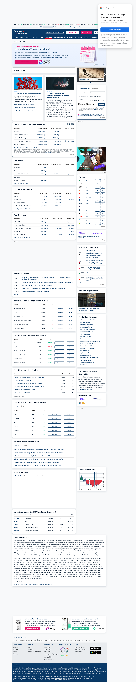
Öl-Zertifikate (84, 350)
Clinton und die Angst (93, 273)
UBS (87, 217)
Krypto (86, 37)
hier (101, 108)
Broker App (78, 652)
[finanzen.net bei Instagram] (61, 648)
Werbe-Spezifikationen (35, 652)
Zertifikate (48, 37)
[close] (128, 8)
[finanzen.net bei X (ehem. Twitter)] (61, 651)
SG (86, 213)
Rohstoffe (78, 37)
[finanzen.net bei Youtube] (67, 648)
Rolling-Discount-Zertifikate (89, 358)
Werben (30, 649)
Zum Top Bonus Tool (20, 183)
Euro (82, 24)
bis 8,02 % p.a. (42, 131)
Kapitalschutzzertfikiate (87, 343)
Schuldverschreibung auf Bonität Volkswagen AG (29, 386)
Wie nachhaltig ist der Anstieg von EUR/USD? (36, 291)
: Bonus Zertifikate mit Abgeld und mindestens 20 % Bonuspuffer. (37, 462)
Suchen (101, 104)
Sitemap (15, 654)
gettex (87, 184)
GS (86, 187)
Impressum (47, 647)
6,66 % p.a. (71, 228)
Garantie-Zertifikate (86, 332)
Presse (15, 652)
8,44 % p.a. (44, 199)
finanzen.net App (80, 647)
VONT (87, 220)
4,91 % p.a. (44, 231)
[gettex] (80, 184)
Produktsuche (82, 93)
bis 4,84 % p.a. (69, 141)
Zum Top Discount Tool (21, 237)
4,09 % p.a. (71, 199)
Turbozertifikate (85, 360)
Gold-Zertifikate (85, 334)
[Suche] (63, 32)
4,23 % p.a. (44, 174)
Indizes (28, 37)
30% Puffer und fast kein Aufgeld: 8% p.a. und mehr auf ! (34, 456)
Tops (16, 406)
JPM (87, 200)
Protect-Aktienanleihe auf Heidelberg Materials (29, 377)
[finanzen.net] (20, 31)
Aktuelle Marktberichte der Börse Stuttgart (89, 236)
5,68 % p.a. (57, 196)
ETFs (41, 37)
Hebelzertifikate (85, 336)
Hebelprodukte (59, 37)
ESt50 (24, 24)
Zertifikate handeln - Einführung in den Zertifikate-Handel (32, 584)
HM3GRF (16, 527)
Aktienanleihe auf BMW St (22, 393)
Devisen (94, 37)
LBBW (87, 203)
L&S (87, 207)
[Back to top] (102, 680)
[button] (72, 32)
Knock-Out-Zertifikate (87, 346)
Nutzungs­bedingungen (51, 654)
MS (86, 210)
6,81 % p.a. (44, 225)
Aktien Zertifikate (43, 640)
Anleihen (70, 37)
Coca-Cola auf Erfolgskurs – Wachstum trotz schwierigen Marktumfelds (44, 288)
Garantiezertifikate (56, 640)
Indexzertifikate (85, 339)
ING (87, 190)
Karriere (15, 649)
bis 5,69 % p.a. (56, 141)
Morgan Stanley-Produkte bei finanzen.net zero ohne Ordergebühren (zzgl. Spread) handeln (92, 115)
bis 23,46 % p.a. (42, 138)
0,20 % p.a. (57, 174)
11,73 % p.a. (70, 225)
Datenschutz (48, 649)
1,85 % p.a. (44, 234)
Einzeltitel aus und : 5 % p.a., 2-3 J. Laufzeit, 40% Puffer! (37, 465)
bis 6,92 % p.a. (42, 141)
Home (15, 41)
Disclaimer (47, 652)
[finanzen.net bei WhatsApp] (62, 655)
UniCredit (88, 197)
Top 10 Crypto (49, 24)
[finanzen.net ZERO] (44, 62)
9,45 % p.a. (44, 180)
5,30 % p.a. (71, 234)
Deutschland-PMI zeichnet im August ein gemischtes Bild (94, 278)
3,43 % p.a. (57, 202)
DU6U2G (16, 518)
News (22, 37)
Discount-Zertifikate (86, 325)
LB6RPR (16, 524)
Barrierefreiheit (48, 660)
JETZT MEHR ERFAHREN (81, 629)
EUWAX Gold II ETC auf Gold (22, 380)
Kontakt (15, 647)
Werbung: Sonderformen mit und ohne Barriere (37, 285)
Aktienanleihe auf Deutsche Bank (24, 390)
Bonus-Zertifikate (85, 322)
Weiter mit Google (115, 29)
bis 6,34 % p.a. (42, 144)
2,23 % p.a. (44, 228)
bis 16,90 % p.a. (56, 138)
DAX (15, 24)
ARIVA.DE (58, 680)
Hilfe (29, 647)
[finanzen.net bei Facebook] (64, 648)
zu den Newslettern (84, 389)
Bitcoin (71, 24)
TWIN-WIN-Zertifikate (87, 362)
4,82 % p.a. (57, 206)
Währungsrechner (80, 649)
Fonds (35, 37)
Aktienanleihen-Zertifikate (88, 320)
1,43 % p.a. (59, 234)
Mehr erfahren (25, 62)
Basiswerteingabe (83, 96)
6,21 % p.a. (44, 196)
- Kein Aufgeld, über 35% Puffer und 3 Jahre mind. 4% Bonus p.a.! (39, 453)
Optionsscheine (29, 476)
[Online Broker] (20, 33)
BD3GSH (16, 521)
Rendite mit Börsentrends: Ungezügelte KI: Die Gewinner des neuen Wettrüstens (47, 282)
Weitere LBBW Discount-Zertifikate (25, 147)
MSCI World (36, 24)
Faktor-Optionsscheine (87, 329)
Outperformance (85, 355)
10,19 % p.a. (70, 231)
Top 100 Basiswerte (81, 100)
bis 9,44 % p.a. (56, 135)
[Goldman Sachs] (81, 187)
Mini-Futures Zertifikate (87, 348)
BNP (87, 180)
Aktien (16, 37)
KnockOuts (40, 476)
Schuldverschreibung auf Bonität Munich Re (28, 383)
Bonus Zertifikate (31, 640)
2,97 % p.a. (44, 171)
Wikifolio (88, 223)
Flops (22, 406)
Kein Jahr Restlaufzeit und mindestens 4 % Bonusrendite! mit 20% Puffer (38, 459)
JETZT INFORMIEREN (33, 629)
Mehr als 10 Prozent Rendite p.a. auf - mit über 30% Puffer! (39, 449)
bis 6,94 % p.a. (56, 131)
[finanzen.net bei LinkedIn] (64, 651)
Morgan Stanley (85, 88)
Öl (91, 24)
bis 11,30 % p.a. (42, 135)
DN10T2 (16, 531)
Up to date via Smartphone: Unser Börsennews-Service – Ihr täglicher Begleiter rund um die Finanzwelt (94, 253)
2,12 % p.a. (59, 228)
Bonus (71, 308)
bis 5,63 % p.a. (56, 144)
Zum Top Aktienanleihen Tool (23, 209)
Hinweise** (48, 152)
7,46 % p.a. (71, 222)
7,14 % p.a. (57, 199)
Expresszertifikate (86, 327)
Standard (95, 88)
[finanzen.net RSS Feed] (66, 655)
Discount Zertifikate (19, 640)
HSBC (87, 194)
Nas (61, 24)
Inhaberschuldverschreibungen (90, 341)
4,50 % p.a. (44, 206)
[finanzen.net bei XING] (67, 651)
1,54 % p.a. (44, 168)
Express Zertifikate (90, 640)
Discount (60, 308)
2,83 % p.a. (44, 222)
